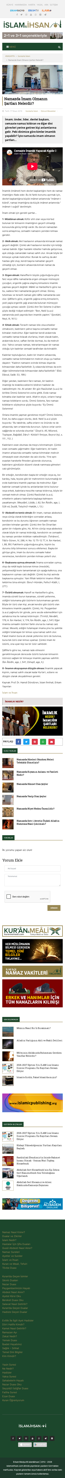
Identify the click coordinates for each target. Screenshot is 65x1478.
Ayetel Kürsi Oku (11, 1296)
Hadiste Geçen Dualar (14, 1311)
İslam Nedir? (9, 1240)
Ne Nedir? (8, 1368)
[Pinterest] (40, 14)
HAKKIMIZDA (21, 5)
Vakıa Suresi (9, 1376)
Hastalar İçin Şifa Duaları (16, 1244)
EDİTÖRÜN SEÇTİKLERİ (13, 1124)
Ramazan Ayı (9, 1332)
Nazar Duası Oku (11, 1384)
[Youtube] (31, 14)
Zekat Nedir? (9, 1336)
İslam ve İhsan (9, 692)
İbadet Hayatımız (12, 1344)
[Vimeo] (45, 1439)
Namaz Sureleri (11, 1251)
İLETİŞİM (54, 5)
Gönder (53, 908)
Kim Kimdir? (9, 1356)
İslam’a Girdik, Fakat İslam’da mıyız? (37, 1077)
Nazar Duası (9, 1284)
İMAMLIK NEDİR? (14, 701)
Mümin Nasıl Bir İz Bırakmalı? (34, 1028)
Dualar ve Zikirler (12, 1236)
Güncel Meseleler (48, 111)
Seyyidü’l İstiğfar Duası (15, 1388)
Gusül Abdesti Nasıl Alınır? (17, 1248)
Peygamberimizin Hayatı (16, 1288)
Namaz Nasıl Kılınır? (13, 1232)
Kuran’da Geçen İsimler (15, 1276)
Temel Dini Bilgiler (12, 1352)
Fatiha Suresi (9, 1392)
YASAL (40, 5)
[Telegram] (45, 14)
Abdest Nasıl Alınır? (13, 1292)
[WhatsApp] (36, 14)
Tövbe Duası (9, 1267)
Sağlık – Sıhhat (10, 1348)
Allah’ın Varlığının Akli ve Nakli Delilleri (39, 1040)
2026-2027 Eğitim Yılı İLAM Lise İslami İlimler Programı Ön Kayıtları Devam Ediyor (38, 1068)
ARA (46, 5)
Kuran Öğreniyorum (13, 1400)
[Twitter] (22, 14)
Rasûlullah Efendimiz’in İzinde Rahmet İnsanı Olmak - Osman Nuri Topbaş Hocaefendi (38, 1160)
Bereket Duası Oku (12, 1300)
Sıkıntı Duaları (10, 1280)
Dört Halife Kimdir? (13, 1324)
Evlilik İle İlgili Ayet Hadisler (18, 1320)
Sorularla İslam (24, 56)
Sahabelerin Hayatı (13, 1380)
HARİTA (31, 5)
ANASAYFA (10, 56)
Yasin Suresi (9, 1364)
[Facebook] (17, 14)
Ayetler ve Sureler (12, 1255)
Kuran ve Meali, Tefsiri (14, 1263)
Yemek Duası (9, 1340)
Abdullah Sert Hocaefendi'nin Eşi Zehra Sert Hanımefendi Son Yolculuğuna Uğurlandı (38, 1172)
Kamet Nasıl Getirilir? (14, 1328)
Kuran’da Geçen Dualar (15, 1307)
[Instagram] (26, 14)
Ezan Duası (8, 1396)
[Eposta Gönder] (51, 742)
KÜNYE (9, 5)
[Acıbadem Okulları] (32, 1204)
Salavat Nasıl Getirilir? (14, 1304)
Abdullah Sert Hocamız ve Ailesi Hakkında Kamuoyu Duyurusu (34, 1184)
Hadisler (7, 1372)
